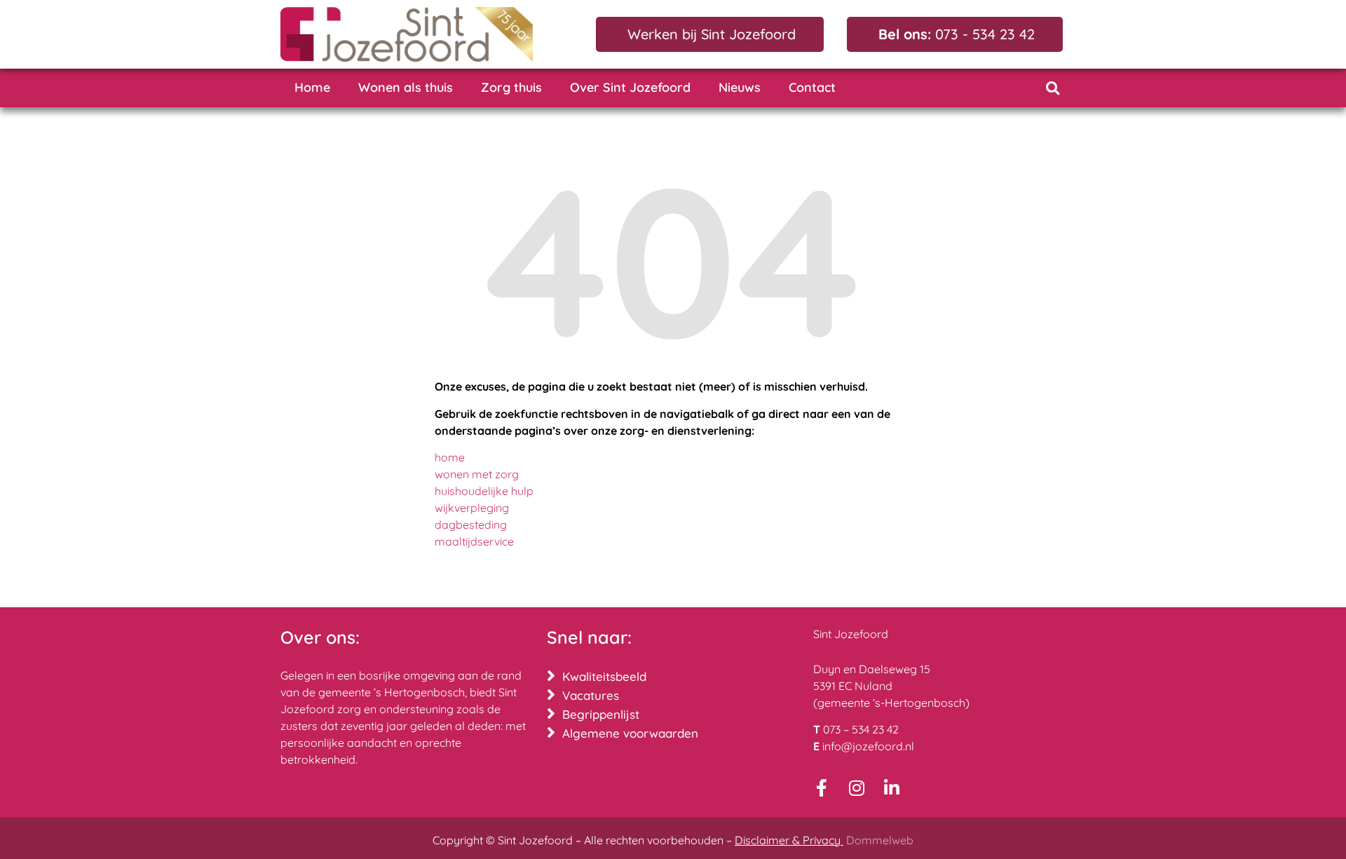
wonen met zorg (477, 474)
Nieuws (740, 87)
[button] (1052, 88)
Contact (812, 87)
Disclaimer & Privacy (789, 840)
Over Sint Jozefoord (630, 87)
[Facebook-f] (822, 788)
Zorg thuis (511, 87)
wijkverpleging (472, 508)
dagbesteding (471, 525)
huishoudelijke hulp (484, 491)
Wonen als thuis (405, 87)
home (450, 457)
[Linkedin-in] (892, 788)
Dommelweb (879, 840)
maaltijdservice (474, 541)
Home (312, 87)
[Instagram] (857, 788)
